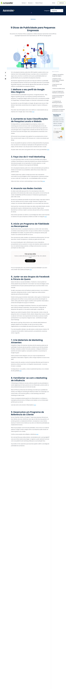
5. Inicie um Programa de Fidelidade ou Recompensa (58, 92)
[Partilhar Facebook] (5, 72)
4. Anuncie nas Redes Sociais (58, 88)
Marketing (54, 10)
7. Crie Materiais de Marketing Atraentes (57, 102)
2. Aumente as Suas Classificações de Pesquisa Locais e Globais (58, 80)
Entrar (53, 3)
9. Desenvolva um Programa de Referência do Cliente (58, 110)
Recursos (30, 3)
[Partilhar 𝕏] (5, 75)
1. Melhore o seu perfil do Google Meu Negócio (57, 75)
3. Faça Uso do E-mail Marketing (57, 85)
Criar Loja (61, 3)
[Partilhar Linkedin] (5, 78)
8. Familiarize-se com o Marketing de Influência (57, 106)
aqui (33, 111)
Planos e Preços (39, 3)
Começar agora (30, 260)
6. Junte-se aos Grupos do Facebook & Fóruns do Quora (58, 97)
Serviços (24, 3)
